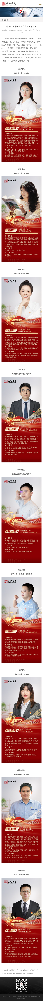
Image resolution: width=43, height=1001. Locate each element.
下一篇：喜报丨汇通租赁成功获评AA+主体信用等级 (18, 973)
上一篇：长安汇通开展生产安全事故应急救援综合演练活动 (20, 970)
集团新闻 (5, 20)
